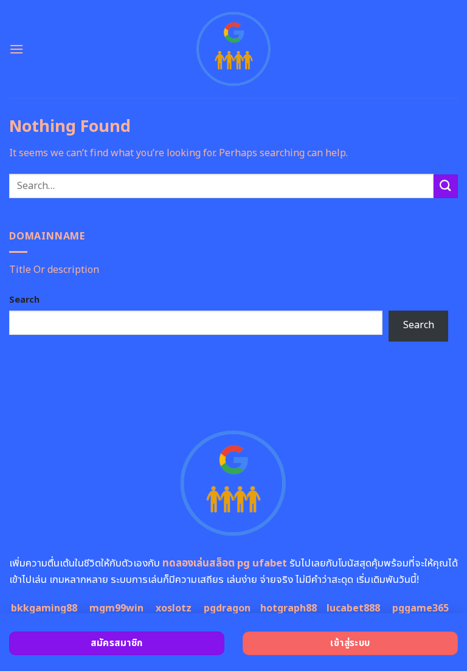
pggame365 (420, 608)
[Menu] (16, 49)
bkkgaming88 (44, 608)
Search (24, 300)
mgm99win (116, 608)
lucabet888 (353, 608)
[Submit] (446, 186)
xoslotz (174, 608)
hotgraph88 (288, 608)
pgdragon (227, 608)
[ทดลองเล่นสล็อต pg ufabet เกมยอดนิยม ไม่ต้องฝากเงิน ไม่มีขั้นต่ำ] (234, 49)
